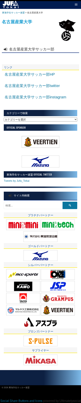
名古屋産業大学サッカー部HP (30, 74)
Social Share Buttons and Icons (21, 400)
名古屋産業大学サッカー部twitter (32, 86)
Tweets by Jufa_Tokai (16, 180)
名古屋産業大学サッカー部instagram (35, 97)
